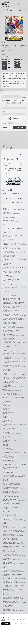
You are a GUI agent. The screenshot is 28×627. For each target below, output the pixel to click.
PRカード (6, 171)
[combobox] (14, 108)
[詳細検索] (24, 97)
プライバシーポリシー (11, 202)
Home (3, 6)
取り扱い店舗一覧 (15, 193)
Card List (7, 6)
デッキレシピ (7, 173)
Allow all (6, 623)
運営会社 (3, 202)
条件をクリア (6, 127)
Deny (16, 623)
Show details (24, 623)
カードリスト (7, 170)
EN (22, 3)
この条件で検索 (20, 127)
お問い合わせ (6, 193)
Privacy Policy (4, 620)
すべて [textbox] (4, 108)
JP (19, 3)
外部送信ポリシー (20, 202)
